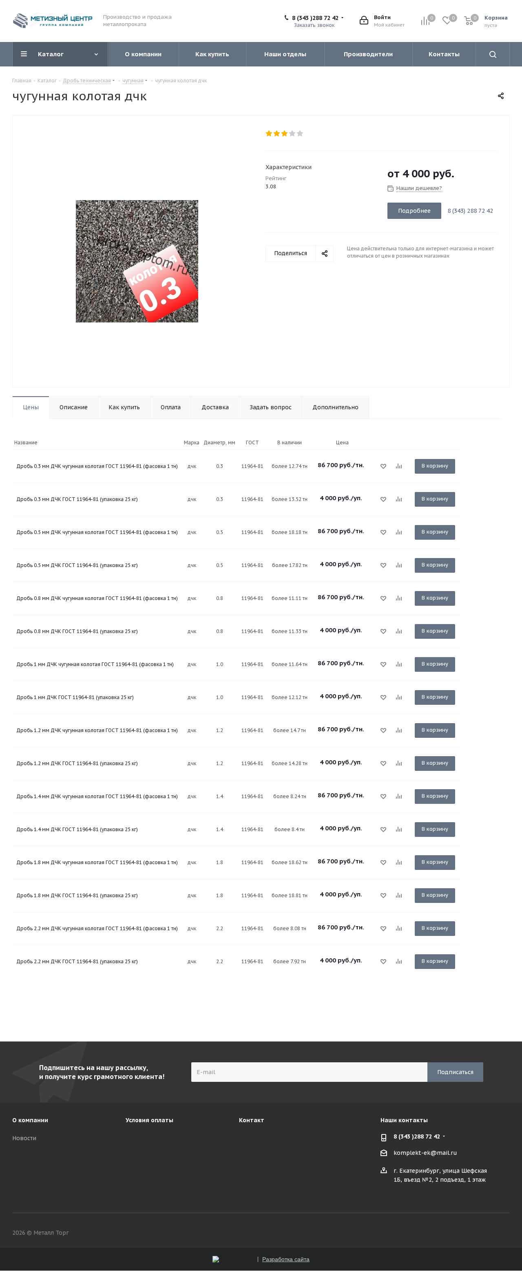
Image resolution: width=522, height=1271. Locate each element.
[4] (292, 133)
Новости (24, 1138)
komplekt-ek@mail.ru (425, 1152)
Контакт (251, 1120)
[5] (300, 133)
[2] (277, 133)
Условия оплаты (149, 1120)
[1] (269, 133)
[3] (285, 133)
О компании (30, 1120)
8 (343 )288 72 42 (315, 18)
